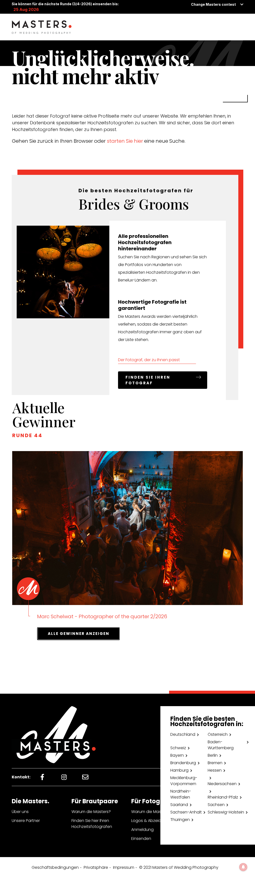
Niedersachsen (222, 784)
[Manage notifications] (243, 867)
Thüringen (180, 819)
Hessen (215, 770)
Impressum (123, 867)
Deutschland (182, 734)
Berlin (213, 755)
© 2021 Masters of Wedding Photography (178, 867)
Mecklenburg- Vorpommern (183, 781)
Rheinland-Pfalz (223, 797)
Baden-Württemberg (221, 745)
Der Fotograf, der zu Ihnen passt (149, 360)
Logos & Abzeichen (149, 820)
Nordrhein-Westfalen (180, 794)
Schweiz (178, 748)
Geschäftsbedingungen (55, 867)
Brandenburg (183, 763)
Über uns (20, 811)
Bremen (215, 763)
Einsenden (141, 838)
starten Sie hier (125, 140)
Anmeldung (142, 829)
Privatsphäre (96, 867)
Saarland (179, 805)
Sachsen (216, 805)
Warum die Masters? (91, 811)
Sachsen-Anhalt (186, 812)
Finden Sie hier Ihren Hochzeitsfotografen (91, 823)
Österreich (218, 734)
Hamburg (179, 770)
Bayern (177, 755)
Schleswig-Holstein (226, 812)
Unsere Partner (26, 820)
